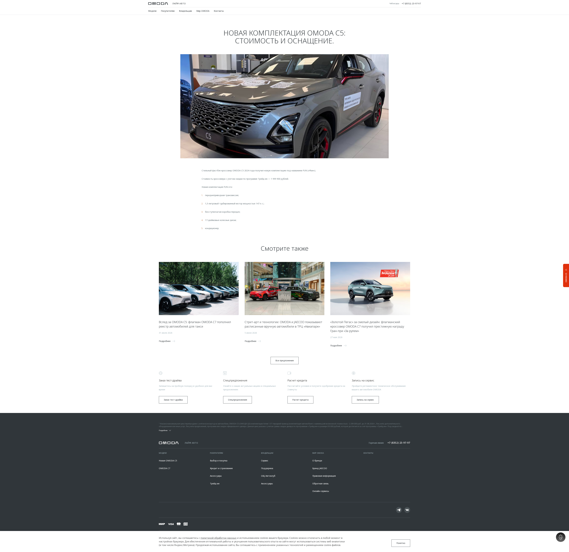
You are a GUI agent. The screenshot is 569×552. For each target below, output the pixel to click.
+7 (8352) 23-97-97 (411, 4)
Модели (152, 10)
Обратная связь (320, 483)
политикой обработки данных (218, 538)
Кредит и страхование (221, 468)
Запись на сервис (365, 399)
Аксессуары (216, 475)
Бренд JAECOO (319, 468)
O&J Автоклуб (268, 475)
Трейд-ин (214, 483)
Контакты (219, 10)
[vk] (407, 510)
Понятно (400, 543)
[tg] (399, 510)
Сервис (264, 460)
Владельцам (185, 10)
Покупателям (168, 10)
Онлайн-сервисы (320, 491)
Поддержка (267, 468)
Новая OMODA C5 (168, 460)
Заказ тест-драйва (173, 399)
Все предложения (284, 360)
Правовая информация (324, 475)
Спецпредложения (237, 399)
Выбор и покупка (218, 460)
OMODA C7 (164, 468)
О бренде (317, 460)
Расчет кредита (300, 399)
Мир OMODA (202, 10)
